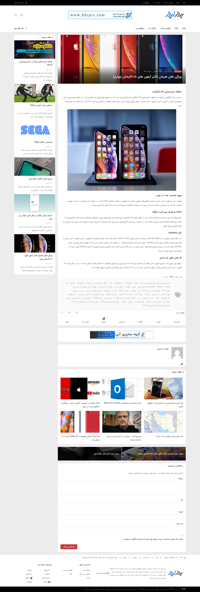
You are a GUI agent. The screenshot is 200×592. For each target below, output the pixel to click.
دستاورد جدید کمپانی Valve (41, 105)
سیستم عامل (108, 298)
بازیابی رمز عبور (84, 574)
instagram (80, 283)
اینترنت (114, 290)
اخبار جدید (178, 71)
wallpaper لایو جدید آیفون (146, 287)
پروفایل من (145, 2)
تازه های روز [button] (19, 28)
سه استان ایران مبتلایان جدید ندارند (169, 436)
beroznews (129, 283)
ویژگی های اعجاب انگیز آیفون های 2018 (85, 301)
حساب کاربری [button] (19, 2)
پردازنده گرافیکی (111, 294)
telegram (160, 287)
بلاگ (177, 2)
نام (181, 500)
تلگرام (157, 298)
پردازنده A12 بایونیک (125, 294)
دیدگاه (180, 478)
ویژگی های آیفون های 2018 (110, 301)
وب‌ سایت (179, 523)
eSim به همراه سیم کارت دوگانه (96, 283)
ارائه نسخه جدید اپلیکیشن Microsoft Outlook (122, 403)
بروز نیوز (81, 290)
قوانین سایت (168, 2)
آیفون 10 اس (117, 287)
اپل (139, 290)
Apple (137, 283)
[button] (21, 14)
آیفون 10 (127, 287)
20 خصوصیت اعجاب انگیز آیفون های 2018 (155, 283)
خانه (184, 2)
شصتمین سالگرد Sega (43, 142)
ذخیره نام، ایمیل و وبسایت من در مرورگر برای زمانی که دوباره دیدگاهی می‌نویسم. (153, 539)
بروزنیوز (75, 290)
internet (72, 283)
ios (67, 283)
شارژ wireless (97, 298)
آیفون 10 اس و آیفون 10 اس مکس (84, 287)
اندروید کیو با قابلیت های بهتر (40, 178)
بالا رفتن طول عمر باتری (94, 290)
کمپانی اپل (166, 301)
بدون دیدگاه (147, 71)
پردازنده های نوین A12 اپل (95, 294)
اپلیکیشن (133, 290)
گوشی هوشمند (139, 301)
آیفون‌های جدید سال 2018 (151, 290)
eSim (111, 283)
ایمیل (180, 511)
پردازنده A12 (138, 294)
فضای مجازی (76, 298)
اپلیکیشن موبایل (169, 557)
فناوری (68, 298)
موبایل (130, 301)
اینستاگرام (107, 290)
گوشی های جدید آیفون (153, 301)
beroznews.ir (119, 283)
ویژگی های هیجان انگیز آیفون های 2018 (156, 305)
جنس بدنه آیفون (147, 298)
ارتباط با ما (156, 2)
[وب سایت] (182, 364)
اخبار (156, 557)
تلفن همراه (72, 294)
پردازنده (147, 294)
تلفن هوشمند (165, 298)
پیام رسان (81, 294)
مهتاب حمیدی (157, 71)
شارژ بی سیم (87, 298)
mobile (167, 287)
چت (139, 298)
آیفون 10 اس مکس (105, 287)
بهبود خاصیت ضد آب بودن (161, 294)
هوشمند (123, 301)
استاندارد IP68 (123, 290)
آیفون (134, 287)
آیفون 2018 (166, 290)
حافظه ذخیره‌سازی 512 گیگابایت (125, 298)
